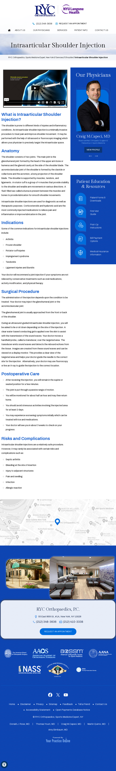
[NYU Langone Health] (73, 9)
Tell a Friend (84, 704)
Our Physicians (41, 30)
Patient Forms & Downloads (98, 199)
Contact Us (101, 30)
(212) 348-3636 (44, 23)
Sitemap (53, 704)
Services (62, 30)
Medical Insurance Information (99, 253)
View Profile (93, 150)
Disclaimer (25, 704)
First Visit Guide (94, 212)
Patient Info (81, 30)
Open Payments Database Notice (73, 710)
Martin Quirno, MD (96, 724)
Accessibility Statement (38, 710)
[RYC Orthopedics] (45, 10)
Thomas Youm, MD (45, 724)
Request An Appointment (73, 24)
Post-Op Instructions (96, 226)
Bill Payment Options (96, 239)
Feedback (68, 704)
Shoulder (69, 57)
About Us (20, 30)
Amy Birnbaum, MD (58, 729)
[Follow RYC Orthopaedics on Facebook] (50, 695)
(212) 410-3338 (73, 621)
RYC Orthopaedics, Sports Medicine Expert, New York (31, 57)
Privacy (40, 704)
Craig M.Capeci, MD (71, 724)
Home (9, 30)
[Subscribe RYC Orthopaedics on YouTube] (66, 695)
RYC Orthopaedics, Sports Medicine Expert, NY (59, 717)
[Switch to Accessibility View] (4, 764)
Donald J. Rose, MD (20, 724)
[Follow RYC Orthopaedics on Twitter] (58, 695)
